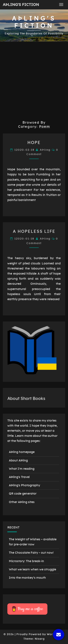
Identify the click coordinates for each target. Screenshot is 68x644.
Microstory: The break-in (26, 561)
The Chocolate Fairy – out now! (31, 552)
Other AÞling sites (22, 502)
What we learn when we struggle (32, 569)
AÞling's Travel (19, 477)
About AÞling (18, 460)
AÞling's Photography (24, 485)
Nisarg (40, 639)
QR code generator (22, 493)
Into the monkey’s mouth (27, 577)
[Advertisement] (34, 81)
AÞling (45, 150)
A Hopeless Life (34, 231)
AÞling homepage (22, 452)
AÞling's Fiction (21, 5)
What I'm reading (21, 468)
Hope (34, 143)
